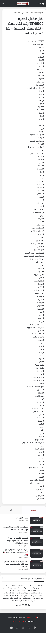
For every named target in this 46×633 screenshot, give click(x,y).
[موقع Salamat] (23, 3)
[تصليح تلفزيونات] (36, 520)
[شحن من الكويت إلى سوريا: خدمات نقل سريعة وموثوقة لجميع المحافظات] (36, 541)
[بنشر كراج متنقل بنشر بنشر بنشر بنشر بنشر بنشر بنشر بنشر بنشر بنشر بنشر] (36, 564)
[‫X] (26, 605)
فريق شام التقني (18, 621)
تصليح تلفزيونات (22, 518)
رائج (11, 510)
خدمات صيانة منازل (28, 13)
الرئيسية (39, 13)
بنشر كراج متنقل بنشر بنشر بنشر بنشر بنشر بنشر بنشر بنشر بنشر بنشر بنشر (16, 564)
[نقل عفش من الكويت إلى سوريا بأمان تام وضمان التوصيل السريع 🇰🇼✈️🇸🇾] (36, 553)
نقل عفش (16, 13)
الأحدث (33, 510)
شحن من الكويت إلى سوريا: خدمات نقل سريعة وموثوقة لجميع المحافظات (17, 540)
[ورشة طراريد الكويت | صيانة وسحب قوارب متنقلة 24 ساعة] (36, 530)
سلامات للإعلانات (31, 617)
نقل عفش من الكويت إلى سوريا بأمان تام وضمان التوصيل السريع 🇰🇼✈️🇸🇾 (15, 552)
